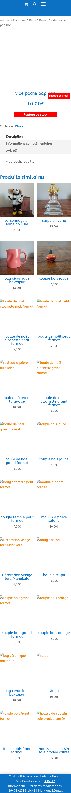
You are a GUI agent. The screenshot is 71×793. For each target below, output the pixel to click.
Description (14, 136)
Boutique (19, 20)
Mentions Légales (50, 790)
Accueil (5, 20)
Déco (32, 20)
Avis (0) (11, 150)
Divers (43, 20)
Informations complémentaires (29, 143)
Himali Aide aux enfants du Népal (36, 776)
